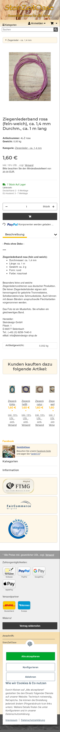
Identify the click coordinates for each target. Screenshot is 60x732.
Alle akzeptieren (30, 656)
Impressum (11, 720)
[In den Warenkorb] (5, 48)
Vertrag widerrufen (30, 625)
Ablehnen (30, 676)
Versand (29, 165)
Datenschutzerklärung (33, 720)
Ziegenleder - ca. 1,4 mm (28, 148)
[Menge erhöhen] (53, 206)
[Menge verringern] (6, 206)
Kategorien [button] (10, 461)
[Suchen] (56, 29)
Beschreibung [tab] (14, 234)
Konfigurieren (30, 667)
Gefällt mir (35, 453)
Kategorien (10, 24)
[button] (54, 23)
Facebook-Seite (44, 450)
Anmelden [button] (37, 23)
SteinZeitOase (23, 447)
